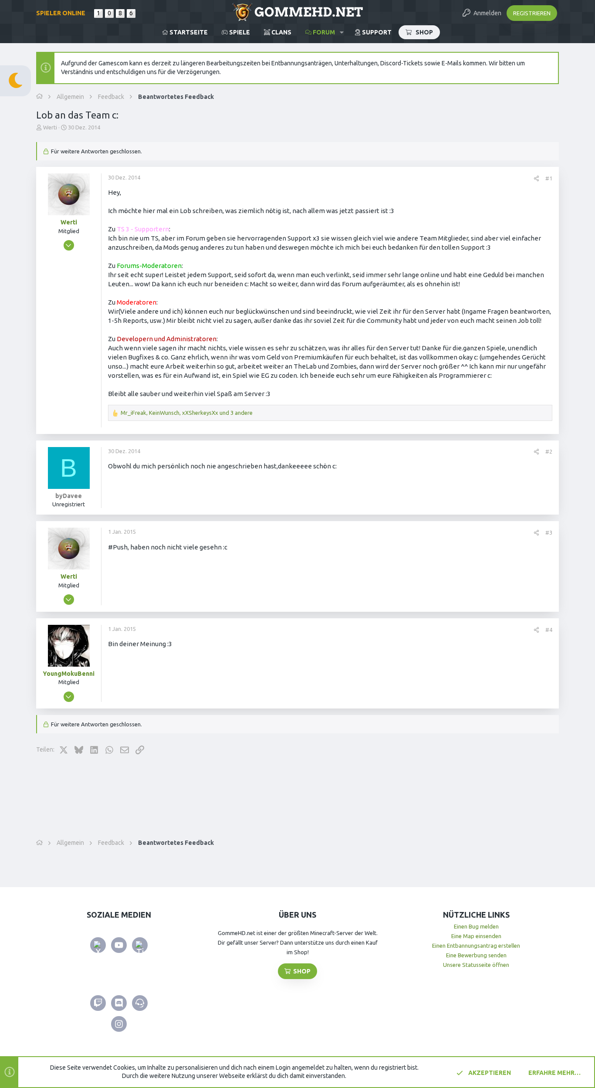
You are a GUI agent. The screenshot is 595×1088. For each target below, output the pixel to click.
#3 (548, 532)
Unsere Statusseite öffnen (476, 965)
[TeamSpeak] (140, 1003)
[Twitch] (98, 1003)
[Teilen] (536, 178)
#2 (548, 451)
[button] (342, 32)
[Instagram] (119, 1024)
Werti (50, 127)
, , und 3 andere (187, 413)
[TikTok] (140, 945)
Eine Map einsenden (476, 936)
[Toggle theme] (15, 80)
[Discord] (119, 1003)
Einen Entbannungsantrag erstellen (476, 945)
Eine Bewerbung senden (476, 955)
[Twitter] (98, 945)
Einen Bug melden (476, 926)
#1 (548, 178)
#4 (548, 630)
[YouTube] (119, 945)
